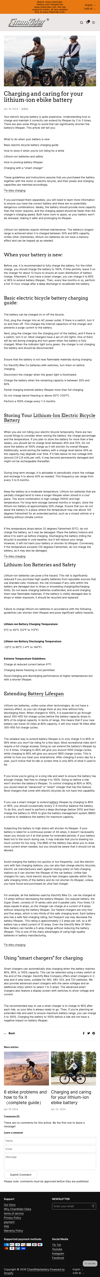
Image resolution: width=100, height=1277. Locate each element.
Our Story (10, 1204)
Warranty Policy (13, 1230)
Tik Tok (56, 1244)
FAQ (6, 1226)
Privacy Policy (12, 1217)
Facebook (58, 1257)
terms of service (14, 1213)
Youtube (57, 1249)
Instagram (58, 1253)
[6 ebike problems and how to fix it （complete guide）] (26, 1069)
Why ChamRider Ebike (17, 1209)
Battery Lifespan (46, 693)
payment (9, 1222)
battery (53, 802)
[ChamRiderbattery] (29, 22)
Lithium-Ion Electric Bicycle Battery (49, 418)
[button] (81, 22)
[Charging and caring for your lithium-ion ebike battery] (73, 1069)
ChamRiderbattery (38, 1269)
